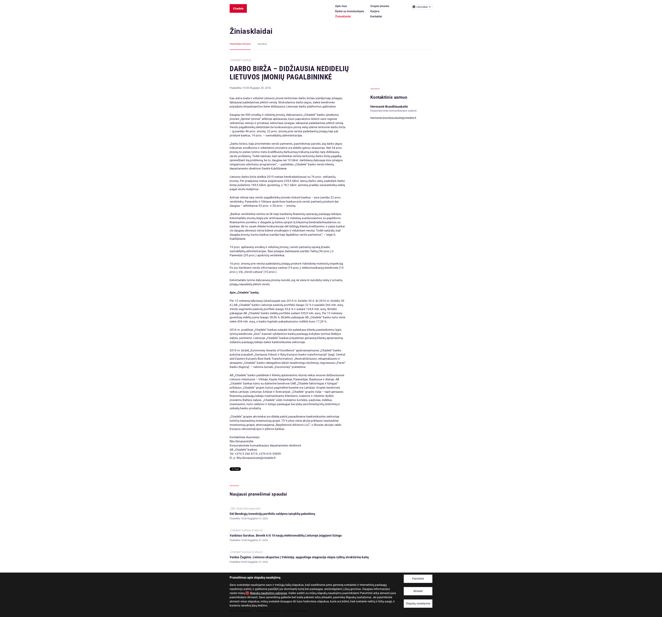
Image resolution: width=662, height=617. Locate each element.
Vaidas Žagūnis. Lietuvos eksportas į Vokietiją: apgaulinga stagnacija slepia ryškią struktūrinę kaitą (299, 557)
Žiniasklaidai (251, 31)
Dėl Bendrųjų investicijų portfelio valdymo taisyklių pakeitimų (272, 514)
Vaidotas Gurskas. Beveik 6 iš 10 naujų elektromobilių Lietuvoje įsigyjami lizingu (286, 535)
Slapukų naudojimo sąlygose (268, 593)
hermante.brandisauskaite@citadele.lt (393, 118)
